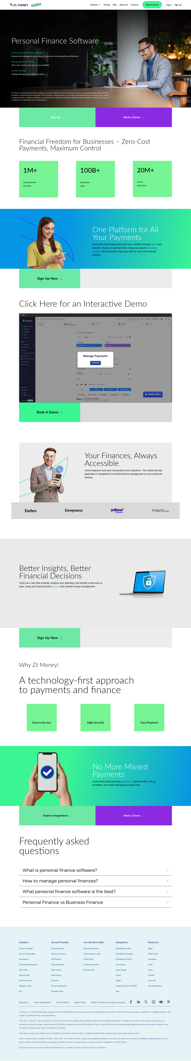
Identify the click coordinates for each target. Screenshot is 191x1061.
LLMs (150, 965)
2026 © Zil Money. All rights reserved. (108, 1002)
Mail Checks (56, 975)
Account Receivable (27, 954)
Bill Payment (56, 959)
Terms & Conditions (42, 1002)
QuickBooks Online (123, 948)
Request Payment (91, 948)
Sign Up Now (49, 278)
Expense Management (28, 965)
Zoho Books (121, 965)
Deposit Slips (24, 975)
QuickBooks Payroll (124, 959)
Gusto (118, 975)
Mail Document (25, 980)
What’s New (153, 954)
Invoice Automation (59, 986)
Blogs (150, 948)
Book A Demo (152, 4)
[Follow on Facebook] (131, 1002)
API (20, 991)
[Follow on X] (146, 1002)
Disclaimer (24, 1002)
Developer (152, 959)
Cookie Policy (80, 1002)
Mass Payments (57, 965)
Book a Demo (134, 117)
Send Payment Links (92, 954)
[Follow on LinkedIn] (138, 1002)
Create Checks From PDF (126, 986)
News (150, 970)
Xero (118, 991)
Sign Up (57, 117)
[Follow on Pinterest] (168, 1002)
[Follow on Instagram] (153, 1002)
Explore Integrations (57, 815)
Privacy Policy (62, 1002)
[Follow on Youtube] (161, 1002)
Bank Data (23, 970)
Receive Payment (58, 954)
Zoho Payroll (121, 970)
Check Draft (88, 959)
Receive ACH (89, 970)
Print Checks (56, 970)
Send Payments (57, 948)
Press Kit (151, 980)
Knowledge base (155, 986)
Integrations (24, 959)
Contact (151, 975)
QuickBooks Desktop (124, 954)
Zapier (118, 980)
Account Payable (26, 948)
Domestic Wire (57, 991)
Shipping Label (25, 986)
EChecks (55, 980)
